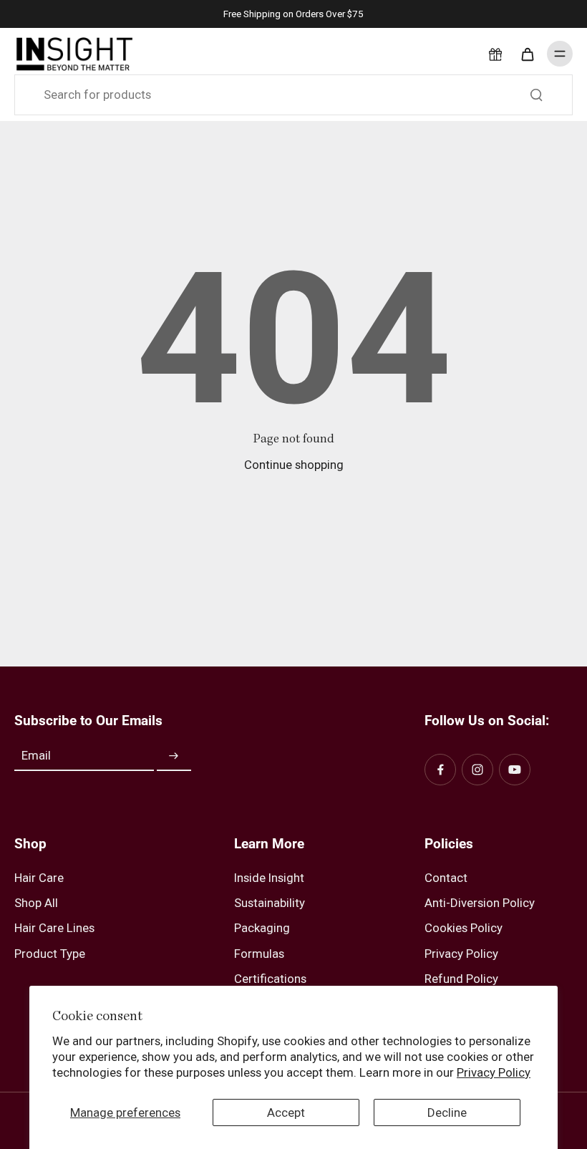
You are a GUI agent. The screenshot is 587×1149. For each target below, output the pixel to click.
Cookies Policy (464, 928)
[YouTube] (514, 769)
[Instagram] (477, 769)
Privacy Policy (493, 1072)
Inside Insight (269, 878)
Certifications (270, 978)
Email (36, 756)
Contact (446, 878)
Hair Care (39, 878)
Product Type (49, 953)
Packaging (262, 928)
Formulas (259, 953)
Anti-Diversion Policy (480, 903)
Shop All (36, 903)
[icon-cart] (527, 53)
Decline (447, 1112)
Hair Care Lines (54, 928)
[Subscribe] (174, 756)
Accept (286, 1112)
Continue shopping (294, 464)
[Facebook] (440, 769)
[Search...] (536, 94)
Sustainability (269, 903)
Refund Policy (461, 978)
